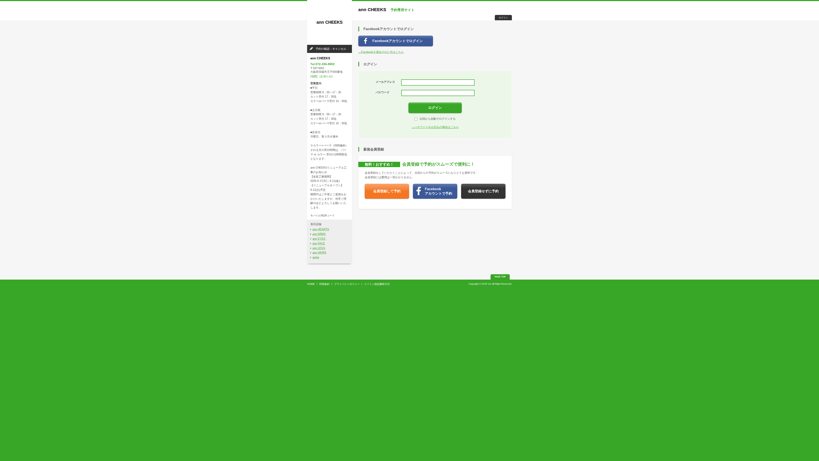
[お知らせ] (326, 76)
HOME (311, 284)
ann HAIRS (319, 252)
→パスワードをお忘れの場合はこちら (435, 127)
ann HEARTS (320, 229)
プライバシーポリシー (347, 284)
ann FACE (318, 243)
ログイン (503, 17)
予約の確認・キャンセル (331, 48)
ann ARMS (319, 234)
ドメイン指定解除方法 (377, 284)
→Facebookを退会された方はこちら (381, 52)
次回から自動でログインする (438, 118)
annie (315, 257)
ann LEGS (318, 248)
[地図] (314, 76)
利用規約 (324, 284)
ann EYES (318, 238)
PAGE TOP (500, 277)
